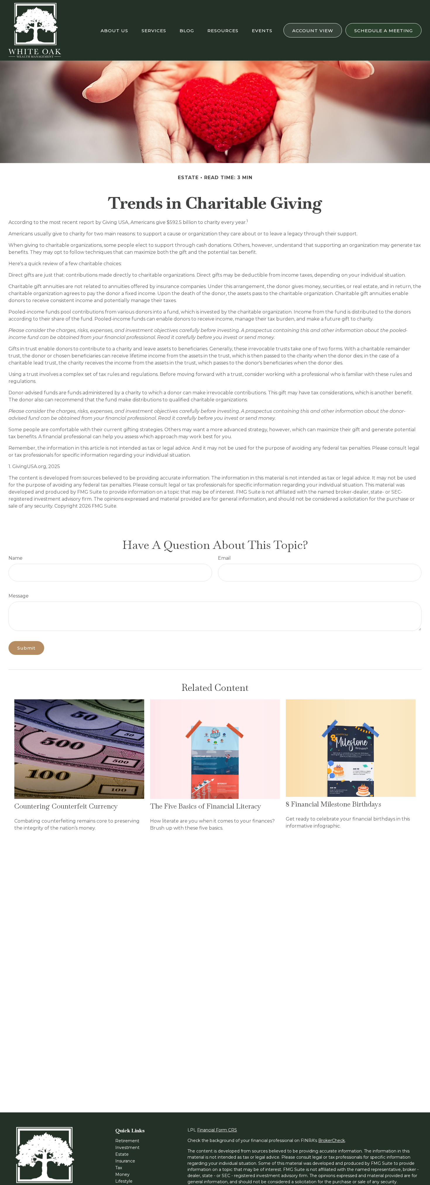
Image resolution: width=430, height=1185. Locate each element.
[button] (114, 30)
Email (224, 558)
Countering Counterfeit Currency (66, 806)
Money (122, 1174)
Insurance (125, 1161)
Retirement (127, 1140)
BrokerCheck (331, 1140)
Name (15, 558)
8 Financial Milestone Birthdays (333, 804)
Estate (122, 1154)
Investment (127, 1147)
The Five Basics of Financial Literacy (205, 806)
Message (18, 596)
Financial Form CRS (217, 1130)
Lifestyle (124, 1181)
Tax (118, 1167)
